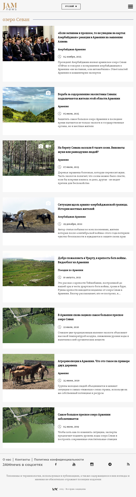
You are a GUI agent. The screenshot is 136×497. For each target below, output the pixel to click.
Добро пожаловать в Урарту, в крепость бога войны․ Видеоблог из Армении (92, 260)
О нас (7, 459)
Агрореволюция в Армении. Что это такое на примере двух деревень (94, 363)
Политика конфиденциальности (59, 459)
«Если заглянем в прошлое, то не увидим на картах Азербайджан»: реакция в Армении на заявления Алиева (91, 37)
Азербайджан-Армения (72, 49)
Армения (63, 106)
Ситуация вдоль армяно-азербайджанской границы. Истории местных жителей (93, 207)
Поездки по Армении (70, 270)
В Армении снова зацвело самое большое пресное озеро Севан (90, 317)
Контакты (22, 459)
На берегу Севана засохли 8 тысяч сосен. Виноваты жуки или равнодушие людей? (91, 150)
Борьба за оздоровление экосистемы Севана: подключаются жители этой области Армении (89, 96)
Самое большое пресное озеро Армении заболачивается (84, 417)
